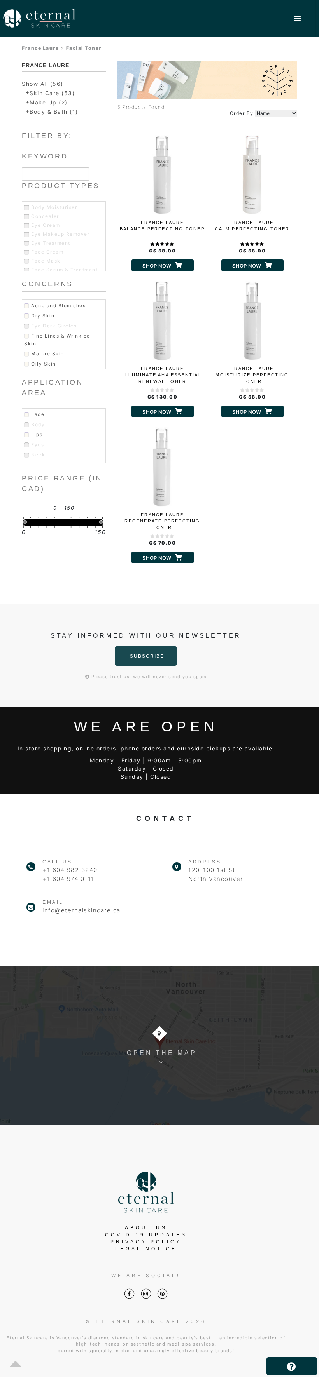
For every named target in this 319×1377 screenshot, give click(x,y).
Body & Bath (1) (54, 111)
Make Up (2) (49, 102)
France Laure (40, 48)
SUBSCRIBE (147, 656)
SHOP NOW (156, 266)
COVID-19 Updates (146, 1235)
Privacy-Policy (146, 1242)
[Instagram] (146, 1294)
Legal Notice (146, 1249)
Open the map (162, 1053)
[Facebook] (129, 1294)
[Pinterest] (162, 1294)
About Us (146, 1228)
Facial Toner (84, 48)
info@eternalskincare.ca (81, 910)
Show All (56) (42, 83)
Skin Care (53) (52, 93)
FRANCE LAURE (45, 65)
